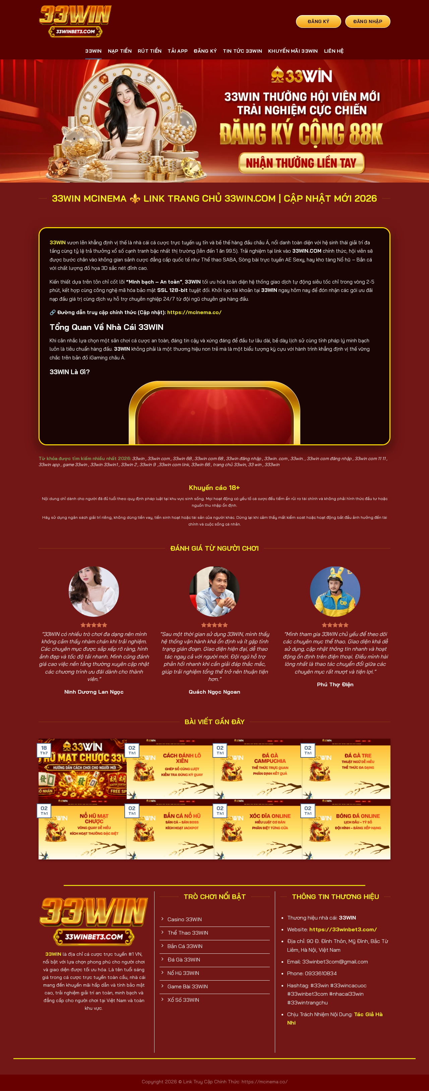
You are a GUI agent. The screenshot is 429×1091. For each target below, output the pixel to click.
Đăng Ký (205, 51)
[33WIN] (75, 21)
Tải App (178, 51)
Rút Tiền (150, 51)
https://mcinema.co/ (194, 312)
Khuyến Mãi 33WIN (293, 51)
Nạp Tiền (120, 51)
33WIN (93, 51)
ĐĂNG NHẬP (367, 21)
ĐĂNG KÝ (318, 21)
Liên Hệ (334, 51)
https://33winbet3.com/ (343, 929)
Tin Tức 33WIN (242, 51)
